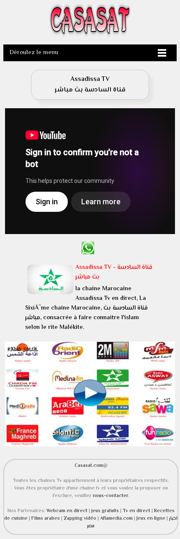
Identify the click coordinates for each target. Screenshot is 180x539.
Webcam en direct (66, 511)
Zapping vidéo (81, 518)
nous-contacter (110, 496)
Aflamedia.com (116, 518)
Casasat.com (89, 465)
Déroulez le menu (34, 52)
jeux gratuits (105, 511)
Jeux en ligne (150, 518)
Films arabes (46, 518)
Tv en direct (137, 511)
